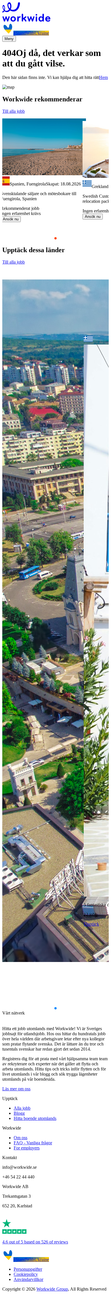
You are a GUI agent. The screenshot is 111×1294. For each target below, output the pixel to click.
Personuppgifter (28, 1269)
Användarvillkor (28, 1279)
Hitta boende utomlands (35, 1118)
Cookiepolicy (26, 1274)
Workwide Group (52, 1289)
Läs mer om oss (16, 1088)
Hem (103, 77)
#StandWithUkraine (31, 33)
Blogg (19, 1113)
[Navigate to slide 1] (55, 238)
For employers (27, 1147)
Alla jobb (22, 1108)
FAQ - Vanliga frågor (33, 1142)
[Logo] (55, 12)
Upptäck (91, 924)
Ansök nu (10, 219)
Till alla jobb (13, 111)
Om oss (20, 1137)
